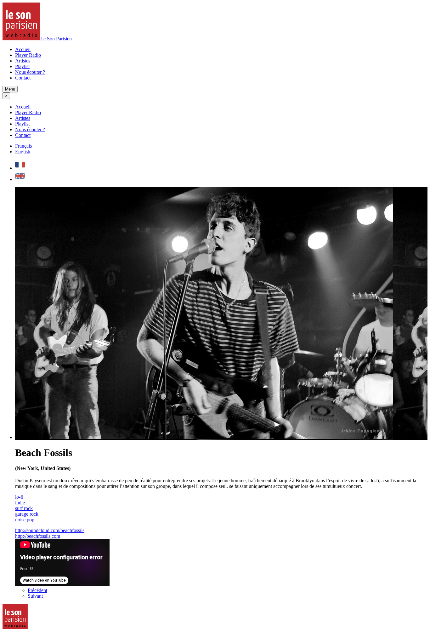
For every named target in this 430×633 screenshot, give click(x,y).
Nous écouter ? (30, 72)
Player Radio (28, 55)
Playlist (22, 66)
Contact (23, 77)
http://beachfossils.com (37, 536)
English (22, 151)
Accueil (23, 49)
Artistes (22, 60)
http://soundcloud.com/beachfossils (49, 530)
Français (23, 146)
